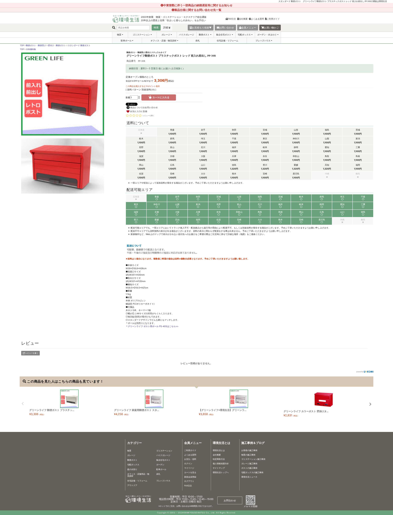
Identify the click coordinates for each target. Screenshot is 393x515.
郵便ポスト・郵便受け (36, 45)
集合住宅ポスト (223, 34)
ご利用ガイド (273, 18)
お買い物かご (271, 27)
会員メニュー (248, 27)
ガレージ (165, 34)
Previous (23, 404)
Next (370, 404)
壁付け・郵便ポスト (57, 45)
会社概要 (243, 18)
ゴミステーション (141, 34)
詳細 (165, 27)
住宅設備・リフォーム (227, 40)
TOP (22, 45)
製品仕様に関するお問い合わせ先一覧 (197, 9)
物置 (119, 34)
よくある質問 (257, 18)
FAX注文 (232, 18)
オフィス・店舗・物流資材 (163, 40)
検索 (156, 27)
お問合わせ (230, 500)
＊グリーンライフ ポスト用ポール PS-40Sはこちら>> (152, 326)
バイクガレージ (186, 34)
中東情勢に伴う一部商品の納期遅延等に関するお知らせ (197, 5)
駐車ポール (126, 40)
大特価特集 (31, 49)
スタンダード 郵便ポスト (79, 45)
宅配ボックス (244, 34)
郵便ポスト (204, 34)
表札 (197, 40)
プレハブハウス (262, 40)
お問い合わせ (226, 27)
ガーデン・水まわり (267, 34)
